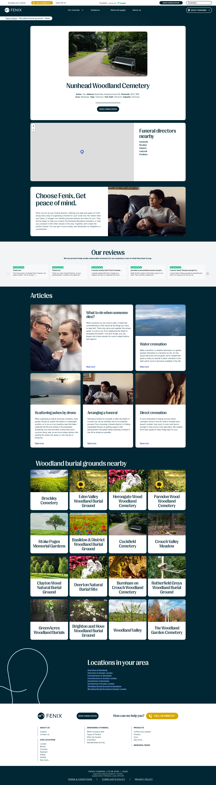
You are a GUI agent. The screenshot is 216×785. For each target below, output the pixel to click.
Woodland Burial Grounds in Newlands (104, 686)
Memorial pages (142, 745)
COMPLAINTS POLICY (113, 779)
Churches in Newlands (97, 670)
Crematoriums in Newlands (100, 675)
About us (45, 728)
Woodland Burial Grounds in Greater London (107, 689)
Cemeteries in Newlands (98, 681)
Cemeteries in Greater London (101, 684)
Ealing (42, 754)
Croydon (43, 749)
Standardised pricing (96, 742)
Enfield (43, 757)
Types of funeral (94, 734)
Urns (136, 737)
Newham (43, 752)
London (43, 744)
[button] (82, 152)
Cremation (91, 740)
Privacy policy (144, 779)
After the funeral (94, 737)
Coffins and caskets (142, 732)
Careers (43, 732)
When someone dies (95, 732)
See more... (45, 760)
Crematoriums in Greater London (102, 678)
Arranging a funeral (98, 728)
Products (139, 728)
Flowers (137, 734)
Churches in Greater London (100, 673)
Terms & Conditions (80, 779)
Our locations (47, 740)
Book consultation (171, 3)
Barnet (43, 746)
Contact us (44, 734)
